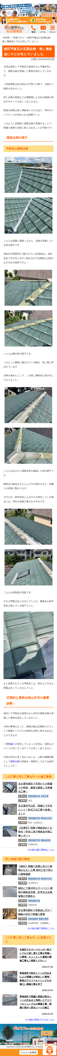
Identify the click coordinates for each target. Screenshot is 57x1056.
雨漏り (11, 744)
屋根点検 (14, 761)
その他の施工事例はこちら (41, 849)
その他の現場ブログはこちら (40, 1019)
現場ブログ (18, 37)
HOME (6, 37)
